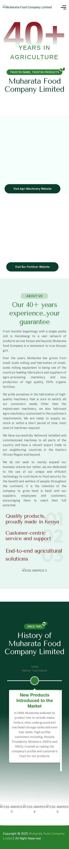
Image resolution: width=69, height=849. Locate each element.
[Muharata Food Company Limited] (27, 7)
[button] (9, 573)
